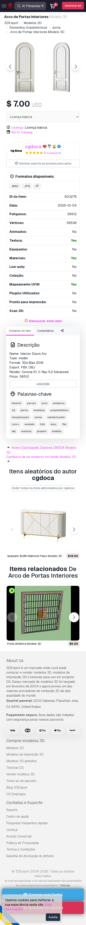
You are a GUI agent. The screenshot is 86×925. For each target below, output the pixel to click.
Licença (11, 830)
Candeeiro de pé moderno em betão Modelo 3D (41, 457)
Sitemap (65, 885)
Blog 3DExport (16, 787)
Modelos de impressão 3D (25, 754)
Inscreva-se (73, 5)
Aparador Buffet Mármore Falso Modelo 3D (34, 556)
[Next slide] (75, 67)
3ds (42, 424)
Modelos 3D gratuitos (21, 761)
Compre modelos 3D (25, 740)
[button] (73, 529)
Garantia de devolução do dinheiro (30, 856)
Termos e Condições (20, 849)
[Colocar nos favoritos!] (73, 547)
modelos (39, 410)
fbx (64, 424)
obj (14, 431)
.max (15, 186)
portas (31, 403)
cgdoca (33, 146)
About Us (14, 660)
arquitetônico (59, 410)
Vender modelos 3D (20, 774)
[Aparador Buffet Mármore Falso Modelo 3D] (43, 525)
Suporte (11, 810)
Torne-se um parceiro (21, 781)
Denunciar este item (45, 321)
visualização (20, 417)
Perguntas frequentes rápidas (27, 823)
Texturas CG (15, 768)
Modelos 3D (15, 748)
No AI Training (21, 132)
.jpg (27, 186)
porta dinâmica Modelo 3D (24, 644)
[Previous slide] (10, 67)
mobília (57, 431)
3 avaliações (52, 153)
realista (26, 431)
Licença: (17, 127)
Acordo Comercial (19, 836)
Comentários (45, 331)
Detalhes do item (20, 331)
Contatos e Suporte (24, 802)
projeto (41, 431)
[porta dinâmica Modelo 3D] (43, 613)
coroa (38, 417)
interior (17, 403)
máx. (53, 424)
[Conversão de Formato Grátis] (37, 186)
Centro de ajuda (17, 816)
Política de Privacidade (22, 843)
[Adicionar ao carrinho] (65, 547)
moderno (59, 403)
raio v (15, 424)
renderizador (56, 417)
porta (24, 410)
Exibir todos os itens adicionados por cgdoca (43, 488)
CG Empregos (16, 794)
